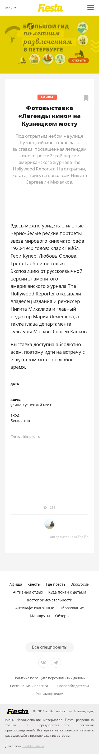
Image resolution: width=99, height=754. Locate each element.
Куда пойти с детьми (67, 592)
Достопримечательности (49, 599)
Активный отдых (28, 592)
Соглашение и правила (29, 686)
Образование (71, 607)
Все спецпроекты (49, 647)
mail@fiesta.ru (33, 746)
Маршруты (40, 615)
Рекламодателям (49, 693)
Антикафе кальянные (34, 607)
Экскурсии (80, 584)
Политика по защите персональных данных (49, 678)
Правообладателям (73, 686)
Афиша (47, 97)
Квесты (34, 584)
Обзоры (62, 615)
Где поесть (55, 584)
